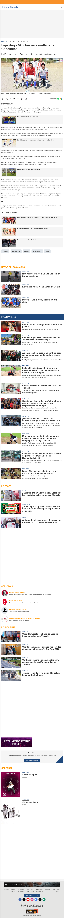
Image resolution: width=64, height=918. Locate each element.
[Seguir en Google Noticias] (61, 98)
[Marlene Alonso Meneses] (4, 593)
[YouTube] (28, 899)
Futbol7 (26, 251)
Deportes (5, 251)
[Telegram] (14, 98)
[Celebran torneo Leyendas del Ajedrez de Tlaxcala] (11, 389)
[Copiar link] (22, 98)
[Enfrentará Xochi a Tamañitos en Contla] (11, 289)
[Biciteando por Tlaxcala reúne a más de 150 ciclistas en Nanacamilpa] (11, 341)
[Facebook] (2, 98)
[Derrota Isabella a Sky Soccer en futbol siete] (11, 302)
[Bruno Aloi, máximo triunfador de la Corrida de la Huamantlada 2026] (11, 474)
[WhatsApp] (10, 98)
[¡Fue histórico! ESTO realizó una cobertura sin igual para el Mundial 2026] (11, 423)
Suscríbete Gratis (32, 760)
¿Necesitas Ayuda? (32, 895)
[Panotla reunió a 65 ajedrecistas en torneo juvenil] (11, 326)
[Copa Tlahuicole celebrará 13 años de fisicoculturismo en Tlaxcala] (11, 636)
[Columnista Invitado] (4, 601)
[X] (6, 98)
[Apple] (40, 899)
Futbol (47, 251)
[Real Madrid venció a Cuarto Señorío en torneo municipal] (11, 276)
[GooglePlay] (44, 899)
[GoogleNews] (36, 899)
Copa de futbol (37, 251)
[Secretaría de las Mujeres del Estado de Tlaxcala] (4, 619)
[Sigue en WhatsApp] (58, 98)
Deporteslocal (16, 251)
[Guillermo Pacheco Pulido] (4, 610)
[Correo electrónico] (18, 98)
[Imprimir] (26, 98)
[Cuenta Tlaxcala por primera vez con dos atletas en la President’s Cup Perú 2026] (11, 649)
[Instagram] (32, 899)
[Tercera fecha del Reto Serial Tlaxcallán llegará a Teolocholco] (11, 675)
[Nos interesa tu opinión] (32, 884)
